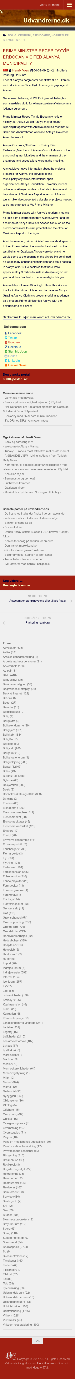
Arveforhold (10, 666)
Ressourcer (10, 1178)
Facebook (15, 333)
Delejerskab (11, 785)
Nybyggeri (10, 1096)
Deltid (7, 789)
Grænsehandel (12, 917)
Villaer (7, 1315)
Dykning (8, 798)
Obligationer (11, 1100)
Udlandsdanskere (14, 1302)
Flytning (8, 862)
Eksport (8, 830)
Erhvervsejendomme (16, 840)
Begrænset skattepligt (17, 689)
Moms (7, 1087)
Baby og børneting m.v (19, 442)
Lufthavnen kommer (17, 483)
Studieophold (11, 1247)
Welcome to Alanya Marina (21, 446)
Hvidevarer (10, 954)
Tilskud (8, 1274)
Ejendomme (11, 808)
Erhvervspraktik (13, 844)
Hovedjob (9, 949)
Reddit (12, 356)
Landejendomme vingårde (19, 1023)
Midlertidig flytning (14, 1073)
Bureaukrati (10, 776)
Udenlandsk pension (16, 1297)
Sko (6, 1210)
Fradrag (8, 899)
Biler (6, 698)
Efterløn (8, 803)
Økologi (8, 1105)
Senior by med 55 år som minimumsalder (31, 416)
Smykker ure (11, 1224)
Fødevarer (10, 867)
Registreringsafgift (14, 1169)
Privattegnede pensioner (18, 1151)
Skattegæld (10, 1201)
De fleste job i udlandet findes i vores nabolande (34, 513)
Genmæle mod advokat (19, 397)
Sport (6, 1228)
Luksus (8, 1045)
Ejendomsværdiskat (16, 826)
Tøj (5, 1279)
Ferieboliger (10, 849)
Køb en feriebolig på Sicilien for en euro (29, 541)
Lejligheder (10, 1036)
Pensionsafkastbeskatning (20, 1146)
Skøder (8, 1215)
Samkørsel (10, 1192)
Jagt (6, 991)
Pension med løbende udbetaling (23, 1141)
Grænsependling (13, 922)
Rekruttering (11, 1173)
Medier (7, 1064)
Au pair (7, 670)
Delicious (14, 347)
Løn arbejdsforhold (15, 1041)
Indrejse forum (12, 968)
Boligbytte (9, 721)
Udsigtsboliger (12, 1306)
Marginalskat (11, 1055)
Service (8, 1196)
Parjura (8, 1137)
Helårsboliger (11, 940)
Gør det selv (11, 908)
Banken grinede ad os (18, 522)
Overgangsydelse (14, 1123)
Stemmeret (10, 1242)
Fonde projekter (13, 881)
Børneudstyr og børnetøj (20, 478)
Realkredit (9, 1164)
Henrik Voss (20, 70)
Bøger (7, 702)
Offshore (9, 1109)
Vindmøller (10, 1320)
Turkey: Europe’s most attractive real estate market (37, 451)
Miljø (6, 1077)
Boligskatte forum (14, 757)
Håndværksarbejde (15, 936)
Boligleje (8, 744)
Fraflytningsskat (13, 904)
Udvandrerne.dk (46, 20)
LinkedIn (14, 360)
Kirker (7, 1009)
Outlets (8, 1119)
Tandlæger (10, 1260)
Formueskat (11, 885)
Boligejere (9, 730)
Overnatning (11, 1128)
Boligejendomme (14, 725)
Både (6, 675)
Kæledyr (8, 1000)
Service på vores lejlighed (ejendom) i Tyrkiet (33, 402)
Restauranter (11, 1183)
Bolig (6, 716)
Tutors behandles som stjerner (24, 559)
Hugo (36, 1367)
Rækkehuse (11, 1160)
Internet (8, 977)
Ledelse (8, 1027)
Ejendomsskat (12, 817)
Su (5, 1251)
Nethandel (9, 1091)
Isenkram (9, 981)
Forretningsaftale (14, 890)
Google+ (14, 342)
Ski (5, 1205)
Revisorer (9, 1187)
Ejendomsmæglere (15, 812)
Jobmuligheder (12, 995)
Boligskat (9, 753)
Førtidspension (12, 872)
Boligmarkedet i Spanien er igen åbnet (28, 554)
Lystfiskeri (10, 1050)
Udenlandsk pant (14, 1292)
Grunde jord (10, 926)
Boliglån (8, 739)
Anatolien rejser (14, 474)
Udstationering (12, 1311)
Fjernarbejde (11, 853)
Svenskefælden (13, 1256)
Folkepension (11, 876)
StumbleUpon (17, 351)
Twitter (12, 337)
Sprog (7, 1233)
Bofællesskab (12, 712)
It (4, 986)
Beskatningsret (12, 693)
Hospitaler (9, 945)
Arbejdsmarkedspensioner (20, 661)
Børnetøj (8, 707)
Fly (5, 858)
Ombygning (10, 1114)
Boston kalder (13, 527)
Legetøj (8, 1032)
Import (7, 963)
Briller (7, 771)
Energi (7, 835)
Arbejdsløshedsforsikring (19, 657)
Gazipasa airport (15, 487)
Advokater (10, 647)
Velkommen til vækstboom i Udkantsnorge (31, 518)
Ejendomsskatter (14, 821)
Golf (6, 913)
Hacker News (17, 365)
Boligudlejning (12, 762)
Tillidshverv (10, 1270)
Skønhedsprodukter (15, 1219)
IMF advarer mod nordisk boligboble (27, 564)
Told (6, 1283)
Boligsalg (9, 748)
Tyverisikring (11, 1288)
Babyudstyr (10, 679)
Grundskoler (11, 931)
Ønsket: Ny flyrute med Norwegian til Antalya (33, 492)
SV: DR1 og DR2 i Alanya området (26, 420)
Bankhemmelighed (15, 684)
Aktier (7, 652)
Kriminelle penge (13, 1018)
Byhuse (8, 780)
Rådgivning (10, 1155)
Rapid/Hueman (46, 1363)
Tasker (7, 1265)
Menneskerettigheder (16, 1068)
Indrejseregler (12, 972)
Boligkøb (8, 734)
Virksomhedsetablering (17, 1324)
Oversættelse (12, 1132)
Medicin (8, 1059)
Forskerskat (11, 894)
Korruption (10, 1013)
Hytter (7, 958)
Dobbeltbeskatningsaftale (19, 794)
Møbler (7, 1082)
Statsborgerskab (13, 1237)
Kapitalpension (12, 1004)
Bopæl (7, 766)
